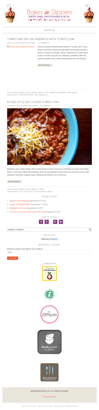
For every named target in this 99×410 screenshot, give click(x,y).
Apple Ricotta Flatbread (19, 201)
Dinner (22, 93)
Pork (46, 93)
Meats (40, 93)
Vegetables (61, 93)
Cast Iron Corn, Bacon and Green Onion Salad (28, 212)
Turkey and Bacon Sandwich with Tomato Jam (40, 39)
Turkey (52, 93)
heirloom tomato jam (28, 95)
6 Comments (45, 106)
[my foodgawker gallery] (49, 356)
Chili (21, 192)
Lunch (28, 93)
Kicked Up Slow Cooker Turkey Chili (33, 102)
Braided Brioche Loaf (18, 208)
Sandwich (43, 95)
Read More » (45, 65)
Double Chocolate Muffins (20, 204)
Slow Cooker (40, 192)
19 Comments (43, 43)
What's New (72, 93)
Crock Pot (28, 192)
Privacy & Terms (50, 396)
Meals (34, 93)
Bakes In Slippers (45, 406)
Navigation (49, 30)
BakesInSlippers (49, 12)
